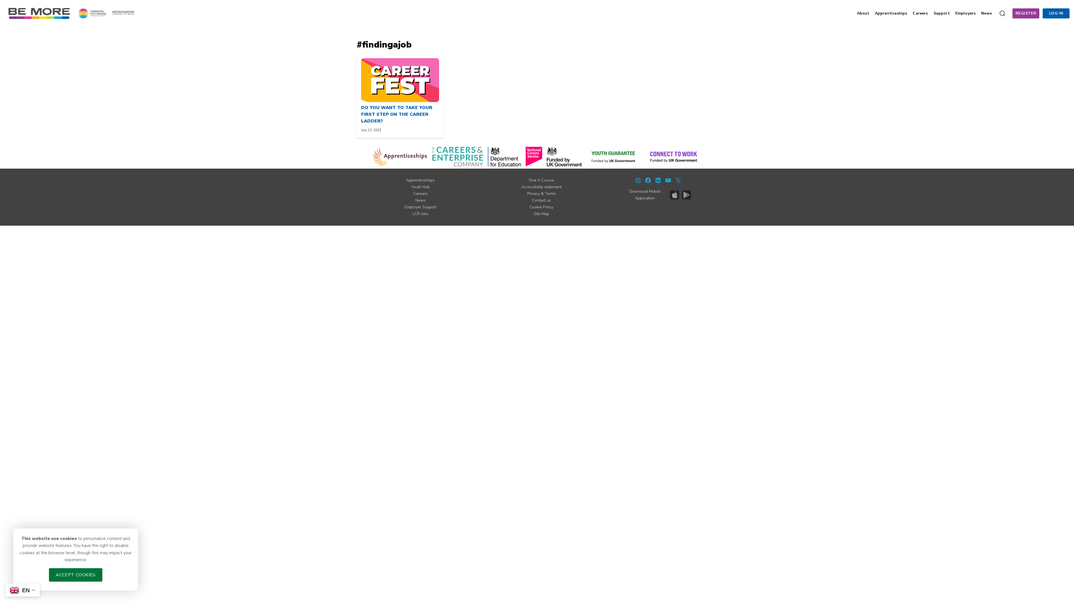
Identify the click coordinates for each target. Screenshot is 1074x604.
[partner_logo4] (534, 156)
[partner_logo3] (504, 156)
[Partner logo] (106, 13)
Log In (1056, 13)
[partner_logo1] (399, 156)
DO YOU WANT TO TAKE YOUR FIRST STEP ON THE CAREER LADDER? (396, 114)
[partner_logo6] (613, 156)
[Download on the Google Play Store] (686, 194)
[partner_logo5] (564, 156)
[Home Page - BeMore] (39, 13)
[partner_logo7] (674, 156)
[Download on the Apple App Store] (674, 194)
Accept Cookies (76, 575)
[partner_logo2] (457, 156)
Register (1026, 13)
